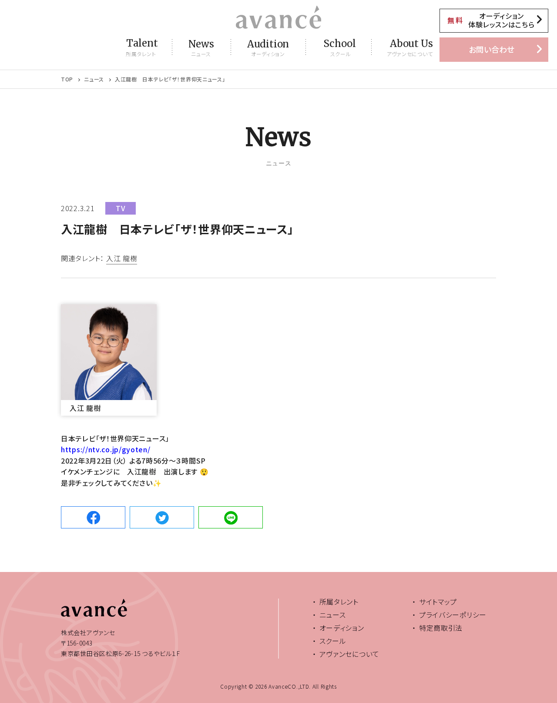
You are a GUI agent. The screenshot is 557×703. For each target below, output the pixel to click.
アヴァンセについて (349, 654)
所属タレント (339, 601)
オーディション (341, 627)
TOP (67, 79)
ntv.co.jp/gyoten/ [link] (106, 449)
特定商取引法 (441, 627)
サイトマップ (438, 601)
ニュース (94, 79)
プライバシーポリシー (453, 614)
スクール (332, 641)
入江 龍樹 (122, 259)
